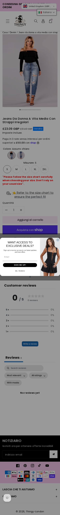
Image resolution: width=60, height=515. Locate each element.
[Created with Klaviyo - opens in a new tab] (30, 276)
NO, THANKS (20, 271)
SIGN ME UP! (20, 265)
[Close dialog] (58, 240)
